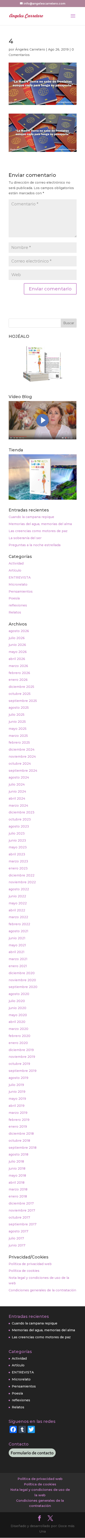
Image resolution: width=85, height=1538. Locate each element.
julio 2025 (16, 715)
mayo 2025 (18, 729)
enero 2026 (18, 680)
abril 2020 (17, 1022)
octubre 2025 (20, 694)
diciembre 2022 (21, 875)
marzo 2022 (18, 917)
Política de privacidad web (30, 1264)
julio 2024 (17, 784)
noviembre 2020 (22, 980)
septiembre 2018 (22, 1148)
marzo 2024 (18, 805)
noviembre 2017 (22, 1210)
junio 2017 (17, 1245)
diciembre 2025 (21, 687)
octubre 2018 (19, 1141)
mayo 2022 (18, 903)
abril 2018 (16, 1182)
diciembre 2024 (21, 749)
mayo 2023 (18, 847)
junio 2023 (17, 840)
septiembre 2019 (22, 1071)
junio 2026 (17, 645)
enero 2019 (18, 1126)
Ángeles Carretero (30, 49)
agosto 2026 (19, 631)
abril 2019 (16, 1106)
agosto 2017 (18, 1231)
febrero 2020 (19, 1036)
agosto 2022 (19, 889)
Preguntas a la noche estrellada (35, 545)
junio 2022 (17, 896)
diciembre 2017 (21, 1203)
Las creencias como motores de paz (38, 531)
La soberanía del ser (25, 538)
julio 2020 (17, 1001)
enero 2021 (18, 966)
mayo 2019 (17, 1099)
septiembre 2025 (23, 701)
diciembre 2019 (21, 1050)
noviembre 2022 (22, 882)
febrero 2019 (19, 1120)
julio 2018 (16, 1161)
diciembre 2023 (21, 812)
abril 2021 (16, 952)
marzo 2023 (18, 861)
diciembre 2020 (22, 973)
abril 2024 (17, 798)
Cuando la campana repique (31, 517)
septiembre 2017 (22, 1224)
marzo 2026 (18, 666)
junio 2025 (17, 722)
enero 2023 (18, 868)
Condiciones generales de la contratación (42, 1290)
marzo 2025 (18, 736)
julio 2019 (16, 1085)
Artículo (15, 570)
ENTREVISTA (20, 577)
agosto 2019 (18, 1078)
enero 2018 (18, 1196)
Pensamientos (21, 591)
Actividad (16, 563)
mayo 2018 (17, 1175)
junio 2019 (17, 1092)
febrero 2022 (19, 924)
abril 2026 (17, 659)
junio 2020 (17, 1008)
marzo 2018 (18, 1189)
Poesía (14, 598)
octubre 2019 (19, 1064)
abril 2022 (17, 910)
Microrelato (18, 584)
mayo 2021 (17, 945)
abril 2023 (17, 854)
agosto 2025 (19, 708)
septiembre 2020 (23, 987)
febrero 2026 (19, 673)
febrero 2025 (19, 742)
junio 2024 (17, 791)
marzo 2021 (18, 959)
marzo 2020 (18, 1029)
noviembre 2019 (22, 1057)
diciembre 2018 (21, 1134)
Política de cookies (24, 1271)
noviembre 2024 (22, 756)
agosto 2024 (19, 777)
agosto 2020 (19, 994)
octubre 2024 (20, 764)
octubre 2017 (19, 1217)
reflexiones (18, 605)
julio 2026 (17, 638)
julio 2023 (17, 833)
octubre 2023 (20, 819)
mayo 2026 (18, 652)
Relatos (15, 612)
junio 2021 (17, 938)
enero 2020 (18, 1043)
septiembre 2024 (23, 771)
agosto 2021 (18, 931)
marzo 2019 (18, 1113)
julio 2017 (16, 1238)
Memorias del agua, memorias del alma (40, 524)
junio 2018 (17, 1168)
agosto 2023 (19, 826)
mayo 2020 (18, 1015)
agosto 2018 (18, 1154)
